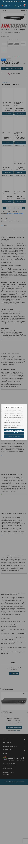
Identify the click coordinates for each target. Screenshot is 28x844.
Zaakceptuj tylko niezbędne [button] (14, 430)
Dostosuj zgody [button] (14, 432)
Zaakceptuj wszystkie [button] (14, 436)
